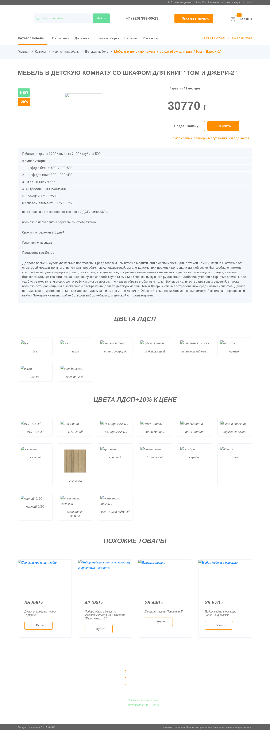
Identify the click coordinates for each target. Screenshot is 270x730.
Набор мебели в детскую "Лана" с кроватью (220, 613)
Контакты (150, 38)
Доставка (81, 38)
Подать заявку (186, 126)
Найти (101, 18)
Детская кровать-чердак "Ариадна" (40, 613)
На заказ (131, 38)
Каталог (41, 51)
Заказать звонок (195, 18)
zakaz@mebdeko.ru (215, 680)
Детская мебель (96, 51)
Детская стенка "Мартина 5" (164, 611)
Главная (23, 51)
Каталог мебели (31, 38)
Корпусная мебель (66, 51)
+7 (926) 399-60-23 (142, 18)
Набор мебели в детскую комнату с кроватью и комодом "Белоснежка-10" (105, 615)
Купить (225, 126)
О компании (60, 38)
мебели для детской (111, 295)
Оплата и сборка (106, 38)
